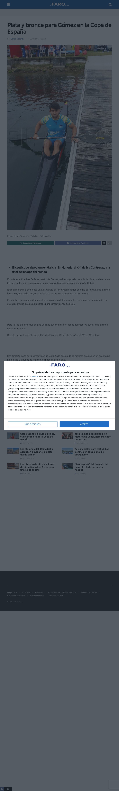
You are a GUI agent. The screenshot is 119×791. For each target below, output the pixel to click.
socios (35, 376)
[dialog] (59, 395)
